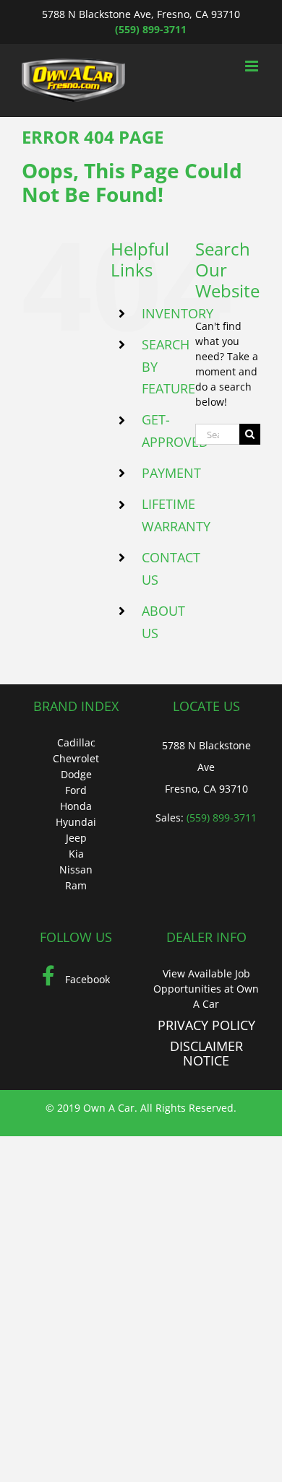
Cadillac (76, 742)
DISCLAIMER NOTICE (206, 1053)
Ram (76, 885)
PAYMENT (171, 472)
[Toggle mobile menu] (252, 66)
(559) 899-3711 (151, 29)
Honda (76, 806)
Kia (76, 853)
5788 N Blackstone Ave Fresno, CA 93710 (206, 767)
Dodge (76, 774)
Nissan (76, 869)
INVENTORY (177, 313)
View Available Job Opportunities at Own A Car (206, 989)
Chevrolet (76, 758)
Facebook (86, 979)
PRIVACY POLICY (206, 1025)
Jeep (76, 838)
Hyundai (76, 822)
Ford (76, 790)
